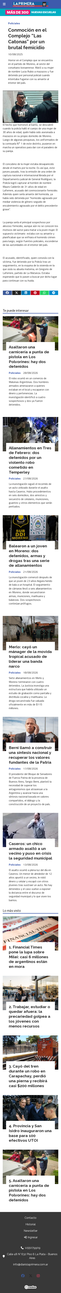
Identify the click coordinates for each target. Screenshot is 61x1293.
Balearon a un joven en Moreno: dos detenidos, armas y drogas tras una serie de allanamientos (29, 556)
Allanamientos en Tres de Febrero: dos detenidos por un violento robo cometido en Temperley (30, 460)
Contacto (30, 1217)
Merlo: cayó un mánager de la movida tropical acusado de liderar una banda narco (30, 656)
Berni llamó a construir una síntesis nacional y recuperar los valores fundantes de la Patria (30, 754)
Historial (30, 1224)
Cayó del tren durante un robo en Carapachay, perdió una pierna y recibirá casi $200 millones (28, 1076)
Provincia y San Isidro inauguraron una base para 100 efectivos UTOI (30, 1133)
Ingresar (32, 1237)
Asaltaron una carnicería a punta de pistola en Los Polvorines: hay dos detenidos (29, 357)
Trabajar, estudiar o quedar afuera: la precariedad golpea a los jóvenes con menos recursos (29, 1016)
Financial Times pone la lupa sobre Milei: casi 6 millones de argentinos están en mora (28, 957)
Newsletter (30, 1230)
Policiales (14, 23)
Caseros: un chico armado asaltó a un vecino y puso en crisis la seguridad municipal (30, 850)
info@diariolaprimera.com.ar (30, 1264)
